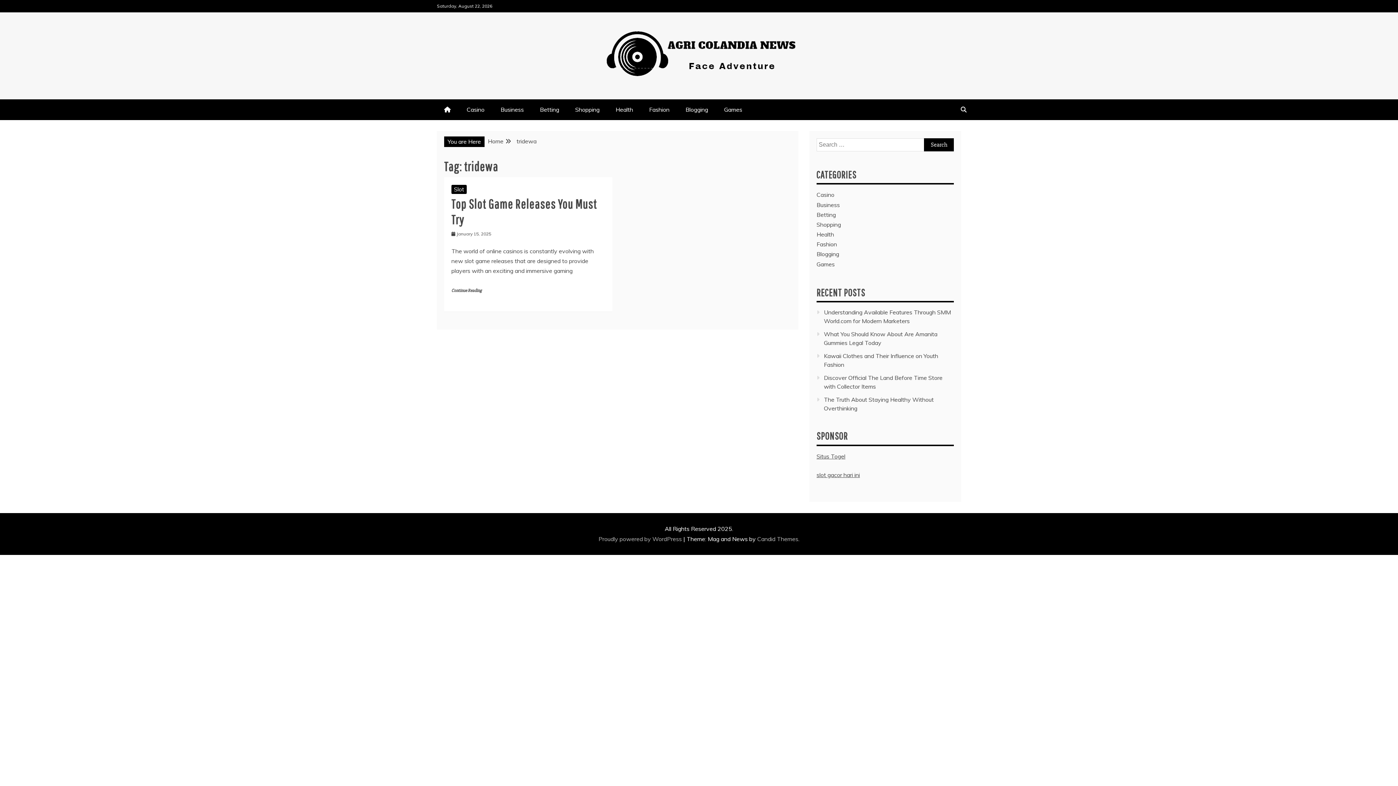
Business (512, 109)
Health (624, 109)
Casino (476, 109)
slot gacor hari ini (838, 475)
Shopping (587, 109)
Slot (459, 189)
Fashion (659, 109)
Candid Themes (777, 539)
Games (733, 109)
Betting (549, 109)
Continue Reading (466, 290)
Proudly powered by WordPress (641, 539)
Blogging (697, 109)
